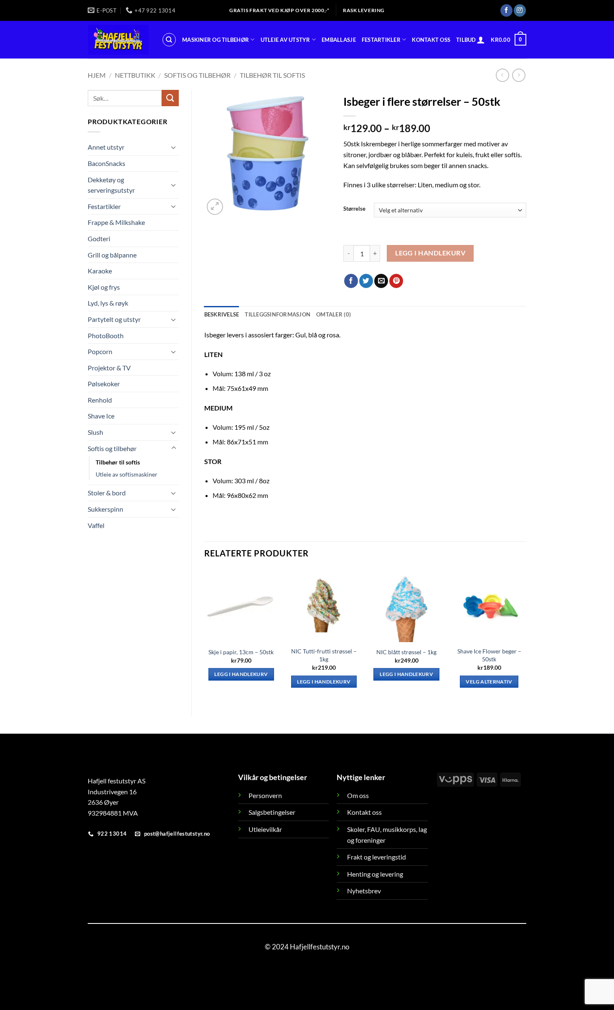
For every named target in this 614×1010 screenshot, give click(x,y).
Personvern (265, 795)
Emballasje (339, 39)
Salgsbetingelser (272, 812)
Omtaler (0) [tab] (333, 314)
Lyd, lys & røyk (108, 303)
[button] (481, 40)
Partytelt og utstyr (114, 319)
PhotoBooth (106, 335)
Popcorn (100, 351)
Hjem (97, 75)
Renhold (100, 400)
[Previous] (204, 636)
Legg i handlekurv (430, 253)
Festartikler (381, 39)
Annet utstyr (106, 147)
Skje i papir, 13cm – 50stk (241, 651)
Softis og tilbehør (197, 75)
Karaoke (100, 271)
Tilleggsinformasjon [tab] (277, 314)
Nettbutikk (135, 75)
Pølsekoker (104, 384)
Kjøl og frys (104, 287)
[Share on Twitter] (366, 281)
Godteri (99, 238)
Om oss (358, 795)
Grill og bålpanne (112, 255)
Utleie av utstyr (285, 39)
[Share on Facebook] (351, 281)
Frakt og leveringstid (376, 857)
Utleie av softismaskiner (126, 474)
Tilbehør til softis (272, 75)
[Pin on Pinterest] (396, 281)
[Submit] (170, 98)
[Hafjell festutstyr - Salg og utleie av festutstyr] (118, 40)
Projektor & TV (109, 368)
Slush (95, 432)
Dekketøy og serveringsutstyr (111, 185)
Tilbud (466, 39)
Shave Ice (101, 416)
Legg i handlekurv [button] (241, 674)
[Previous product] (518, 75)
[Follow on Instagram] (520, 10)
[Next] (526, 636)
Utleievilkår (265, 829)
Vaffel (96, 525)
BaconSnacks (106, 163)
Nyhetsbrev (364, 891)
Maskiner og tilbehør (215, 39)
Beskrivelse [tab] (221, 314)
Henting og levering (375, 874)
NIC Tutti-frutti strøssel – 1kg (324, 655)
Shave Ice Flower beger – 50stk (489, 655)
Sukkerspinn (105, 509)
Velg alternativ (489, 681)
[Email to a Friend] (381, 281)
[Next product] (502, 75)
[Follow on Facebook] (506, 10)
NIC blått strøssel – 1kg (406, 651)
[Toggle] (174, 147)
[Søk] (169, 39)
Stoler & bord (107, 493)
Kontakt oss (431, 39)
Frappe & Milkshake (116, 222)
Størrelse (354, 209)
